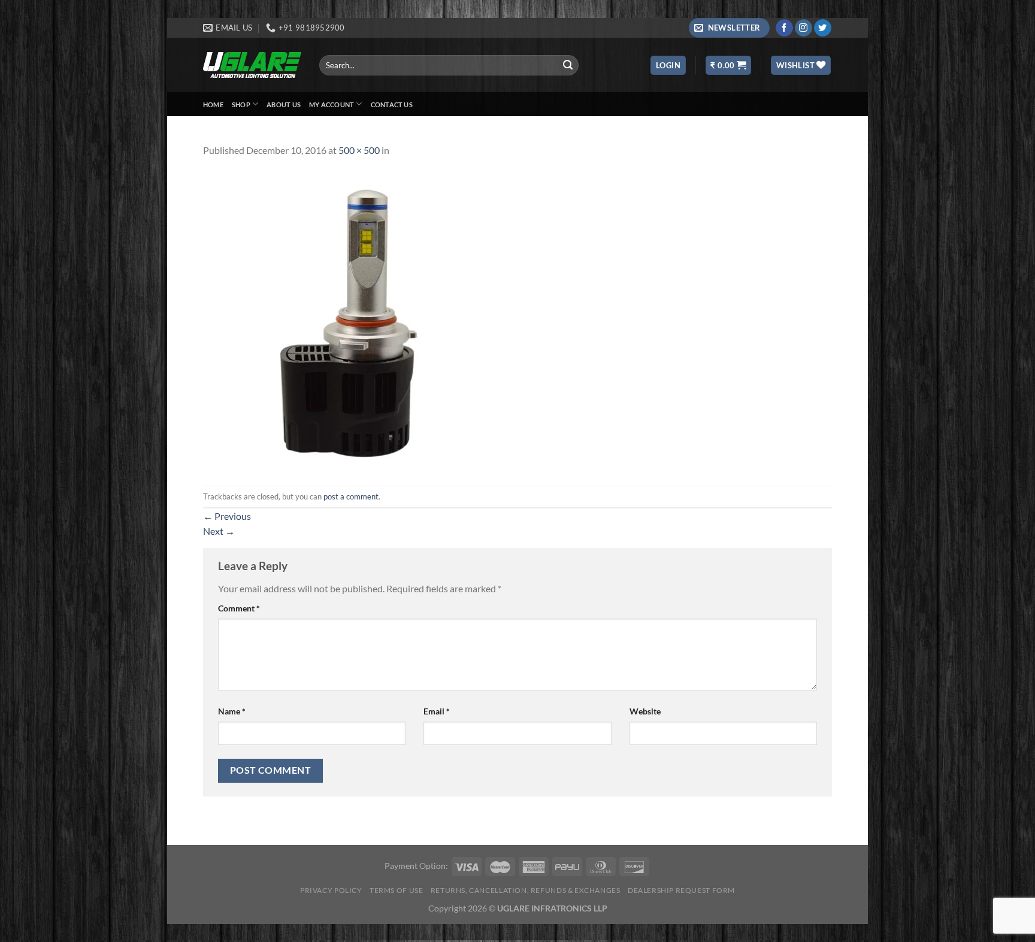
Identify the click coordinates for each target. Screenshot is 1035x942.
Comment (239, 608)
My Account (331, 104)
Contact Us (392, 104)
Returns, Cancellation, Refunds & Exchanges (526, 890)
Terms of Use (396, 890)
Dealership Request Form (681, 890)
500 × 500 (359, 150)
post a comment (351, 496)
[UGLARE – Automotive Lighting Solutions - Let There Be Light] (252, 65)
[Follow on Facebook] (784, 28)
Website (645, 711)
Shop (241, 104)
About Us (284, 104)
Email (436, 711)
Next (219, 531)
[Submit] (568, 65)
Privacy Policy (331, 890)
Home (213, 104)
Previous (227, 516)
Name (232, 711)
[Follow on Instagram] (803, 28)
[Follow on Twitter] (822, 28)
